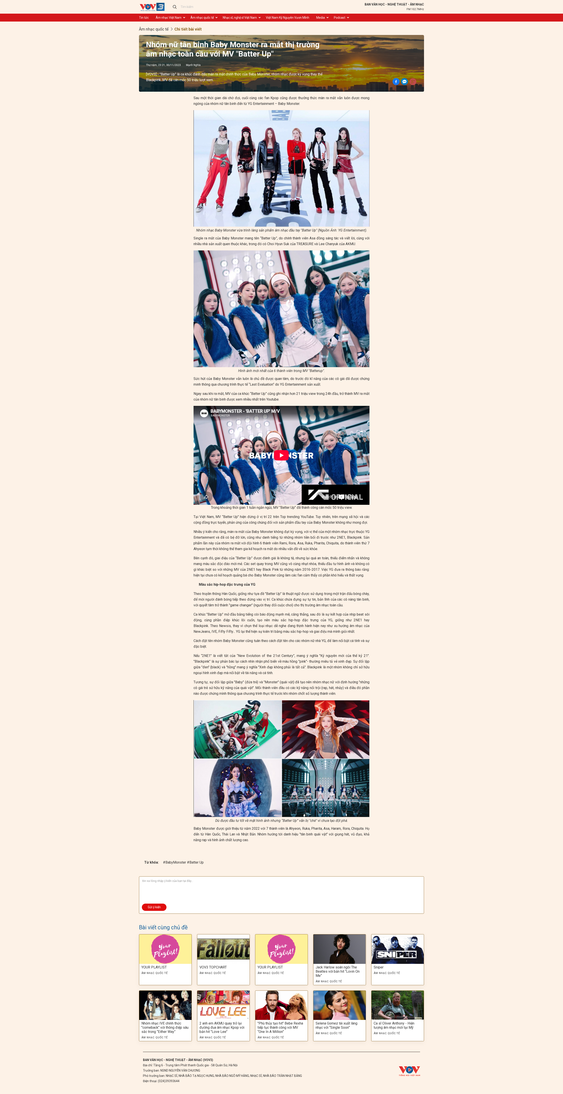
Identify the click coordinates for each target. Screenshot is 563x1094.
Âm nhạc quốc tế (202, 17)
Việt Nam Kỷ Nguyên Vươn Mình (287, 17)
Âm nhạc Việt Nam (168, 17)
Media (320, 17)
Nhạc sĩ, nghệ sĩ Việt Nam (240, 17)
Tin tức (144, 17)
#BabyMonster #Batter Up (183, 862)
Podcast (339, 17)
